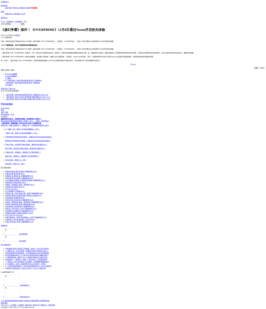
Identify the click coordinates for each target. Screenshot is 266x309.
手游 (14, 8)
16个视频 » (9, 85)
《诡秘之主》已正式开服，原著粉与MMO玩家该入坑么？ (27, 251)
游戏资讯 (10, 21)
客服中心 (44, 305)
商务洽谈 (28, 305)
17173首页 (4, 301)
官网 (2, 89)
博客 (37, 301)
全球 (6, 8)
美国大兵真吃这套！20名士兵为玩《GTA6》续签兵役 (26, 268)
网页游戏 (46, 301)
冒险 (2, 110)
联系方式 (36, 305)
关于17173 (4, 305)
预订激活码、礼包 (7, 114)
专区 (6, 89)
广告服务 (20, 305)
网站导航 (51, 305)
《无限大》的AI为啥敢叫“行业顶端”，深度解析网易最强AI (27, 262)
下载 (10, 89)
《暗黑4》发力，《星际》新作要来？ (36, 121)
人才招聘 (12, 305)
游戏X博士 (9, 14)
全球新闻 (18, 21)
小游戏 (25, 301)
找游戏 (20, 301)
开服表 (27, 8)
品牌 (2, 12)
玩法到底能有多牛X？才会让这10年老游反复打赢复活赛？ (27, 255)
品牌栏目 (4, 225)
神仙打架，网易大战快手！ (11, 125)
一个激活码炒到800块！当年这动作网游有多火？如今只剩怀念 (29, 266)
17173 (3, 21)
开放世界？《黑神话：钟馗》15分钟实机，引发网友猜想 (26, 259)
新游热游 (4, 6)
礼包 (13, 89)
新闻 (10, 301)
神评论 (17, 35)
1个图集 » (8, 78)
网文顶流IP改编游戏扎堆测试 (11, 121)
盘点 (18, 8)
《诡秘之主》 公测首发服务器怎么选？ (35, 125)
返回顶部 (4, 303)
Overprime (7, 103)
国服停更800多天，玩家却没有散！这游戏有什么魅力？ (21, 119)
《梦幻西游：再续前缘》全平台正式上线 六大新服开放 (21, 123)
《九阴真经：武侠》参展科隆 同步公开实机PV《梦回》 (26, 264)
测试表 (22, 8)
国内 (10, 8)
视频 (33, 301)
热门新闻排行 (6, 245)
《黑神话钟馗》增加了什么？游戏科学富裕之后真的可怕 (26, 257)
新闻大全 (4, 18)
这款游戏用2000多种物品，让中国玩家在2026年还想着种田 (27, 253)
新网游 (14, 301)
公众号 (22, 14)
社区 (29, 301)
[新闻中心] (5, 2)
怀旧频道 (34, 8)
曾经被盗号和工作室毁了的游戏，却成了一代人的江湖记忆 (27, 249)
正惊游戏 (16, 14)
